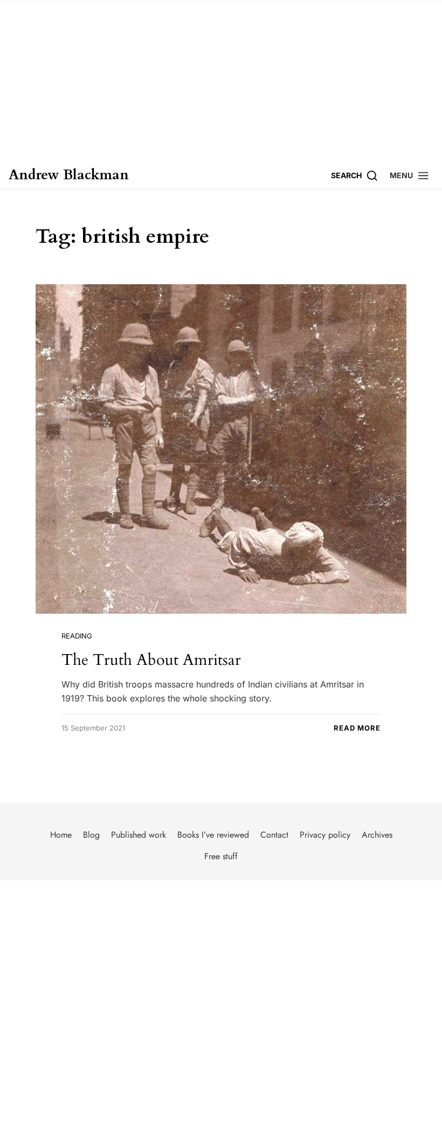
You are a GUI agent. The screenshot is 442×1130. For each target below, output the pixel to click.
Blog (91, 835)
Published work (138, 835)
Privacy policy (325, 835)
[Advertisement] (221, 80)
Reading (76, 635)
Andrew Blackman (69, 175)
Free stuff (221, 856)
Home (61, 835)
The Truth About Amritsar (151, 659)
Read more (357, 728)
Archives (377, 835)
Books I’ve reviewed (213, 835)
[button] (409, 175)
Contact (274, 835)
